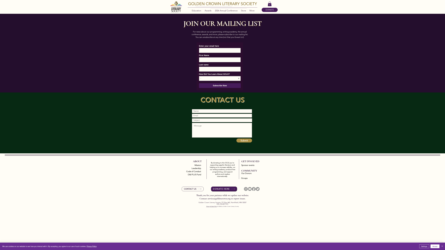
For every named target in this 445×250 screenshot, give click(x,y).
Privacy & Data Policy (211, 206)
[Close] (442, 246)
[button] (270, 4)
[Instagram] (246, 189)
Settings (424, 246)
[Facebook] (254, 189)
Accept (434, 246)
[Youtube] (250, 189)
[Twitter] (258, 189)
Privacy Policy (92, 246)
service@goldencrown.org (219, 198)
